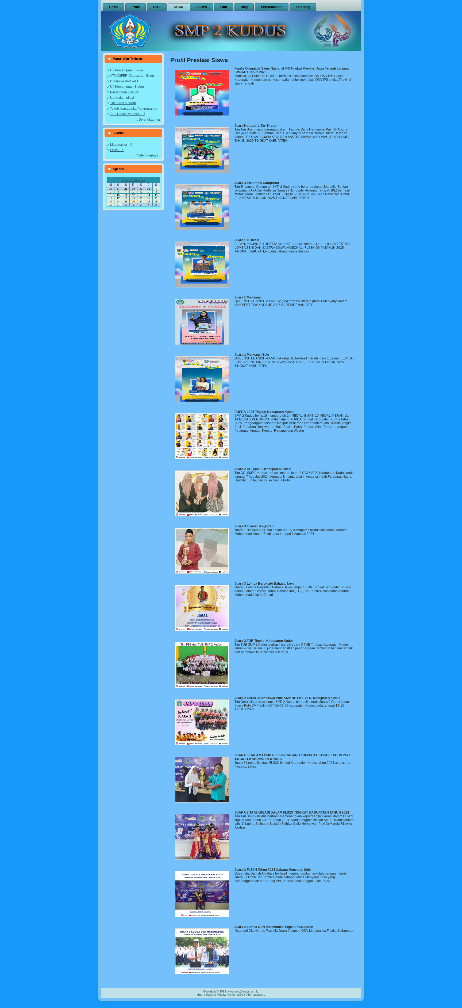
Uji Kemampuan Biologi (127, 87)
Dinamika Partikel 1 (124, 81)
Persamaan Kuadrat (124, 92)
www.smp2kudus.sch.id (243, 991)
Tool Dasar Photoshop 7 (127, 114)
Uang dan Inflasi (122, 97)
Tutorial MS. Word (123, 103)
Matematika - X (121, 145)
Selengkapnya (149, 119)
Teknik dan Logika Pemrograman (134, 108)
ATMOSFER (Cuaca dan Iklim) (132, 76)
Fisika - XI (117, 150)
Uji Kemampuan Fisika (126, 70)
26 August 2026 (133, 180)
